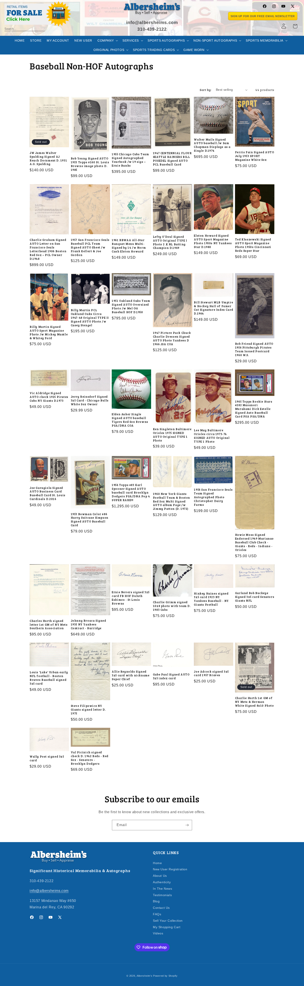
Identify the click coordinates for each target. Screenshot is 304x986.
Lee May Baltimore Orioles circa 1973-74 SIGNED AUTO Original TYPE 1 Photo (211, 436)
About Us (160, 875)
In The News (162, 888)
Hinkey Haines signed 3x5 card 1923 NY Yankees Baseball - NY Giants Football (211, 599)
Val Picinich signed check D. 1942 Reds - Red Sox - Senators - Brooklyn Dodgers (89, 758)
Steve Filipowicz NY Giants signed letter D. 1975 (88, 709)
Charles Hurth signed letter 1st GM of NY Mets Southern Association (48, 624)
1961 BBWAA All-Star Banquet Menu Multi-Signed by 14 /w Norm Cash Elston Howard (129, 245)
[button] (107, 40)
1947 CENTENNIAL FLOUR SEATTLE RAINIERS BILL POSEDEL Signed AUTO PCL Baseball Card (172, 158)
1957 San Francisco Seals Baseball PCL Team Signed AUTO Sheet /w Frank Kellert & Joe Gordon (90, 247)
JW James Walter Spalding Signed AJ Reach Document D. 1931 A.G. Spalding (48, 158)
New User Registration (170, 869)
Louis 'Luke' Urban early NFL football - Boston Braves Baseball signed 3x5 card (49, 678)
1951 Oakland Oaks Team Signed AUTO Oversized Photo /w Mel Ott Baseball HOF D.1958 (131, 306)
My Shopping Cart (166, 927)
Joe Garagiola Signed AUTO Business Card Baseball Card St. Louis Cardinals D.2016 (47, 493)
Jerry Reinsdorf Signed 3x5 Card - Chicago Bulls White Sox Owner (90, 400)
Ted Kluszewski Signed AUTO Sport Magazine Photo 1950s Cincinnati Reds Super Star (253, 245)
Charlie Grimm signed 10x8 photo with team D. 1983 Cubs (172, 606)
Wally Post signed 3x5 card (47, 758)
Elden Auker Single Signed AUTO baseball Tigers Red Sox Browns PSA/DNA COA (130, 419)
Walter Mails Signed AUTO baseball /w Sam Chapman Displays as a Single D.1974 (212, 145)
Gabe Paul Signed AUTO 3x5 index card (171, 676)
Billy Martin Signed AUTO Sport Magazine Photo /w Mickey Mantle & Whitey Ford (49, 332)
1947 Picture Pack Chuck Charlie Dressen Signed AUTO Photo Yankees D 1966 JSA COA (172, 338)
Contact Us (161, 907)
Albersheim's (144, 975)
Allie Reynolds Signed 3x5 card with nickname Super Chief (130, 675)
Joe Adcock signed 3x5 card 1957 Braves (211, 673)
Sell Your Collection (168, 920)
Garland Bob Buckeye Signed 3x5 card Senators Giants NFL (254, 597)
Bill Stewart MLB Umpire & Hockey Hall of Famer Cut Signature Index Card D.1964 (213, 308)
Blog (156, 901)
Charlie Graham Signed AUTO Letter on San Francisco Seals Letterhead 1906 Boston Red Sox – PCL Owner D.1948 (48, 249)
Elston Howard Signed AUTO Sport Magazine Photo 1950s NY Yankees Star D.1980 (213, 241)
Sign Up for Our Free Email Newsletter (263, 16)
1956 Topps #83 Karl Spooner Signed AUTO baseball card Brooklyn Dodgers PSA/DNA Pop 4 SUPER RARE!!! (131, 492)
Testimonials (162, 895)
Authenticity (162, 882)
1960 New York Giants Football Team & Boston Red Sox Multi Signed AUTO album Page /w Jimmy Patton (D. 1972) (171, 501)
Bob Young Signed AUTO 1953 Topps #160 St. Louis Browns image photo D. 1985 (90, 164)
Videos (158, 933)
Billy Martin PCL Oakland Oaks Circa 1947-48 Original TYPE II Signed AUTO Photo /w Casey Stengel (90, 317)
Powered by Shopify (165, 975)
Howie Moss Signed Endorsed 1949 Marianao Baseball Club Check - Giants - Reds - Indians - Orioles (254, 542)
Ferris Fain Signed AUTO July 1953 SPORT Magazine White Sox (254, 156)
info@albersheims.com (49, 891)
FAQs (157, 914)
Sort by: (205, 90)
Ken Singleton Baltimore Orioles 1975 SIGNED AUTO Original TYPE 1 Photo (172, 434)
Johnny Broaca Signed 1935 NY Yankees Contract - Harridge (88, 624)
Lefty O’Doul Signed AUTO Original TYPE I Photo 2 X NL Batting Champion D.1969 (170, 242)
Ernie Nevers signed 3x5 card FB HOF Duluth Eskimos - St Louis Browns (131, 597)
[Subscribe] (187, 825)
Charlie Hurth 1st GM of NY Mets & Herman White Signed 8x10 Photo (254, 702)
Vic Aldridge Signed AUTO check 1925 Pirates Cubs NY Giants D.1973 (49, 397)
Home (157, 863)
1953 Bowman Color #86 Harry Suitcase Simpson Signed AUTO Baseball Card (89, 519)
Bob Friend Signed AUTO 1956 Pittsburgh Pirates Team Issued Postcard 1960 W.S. (254, 349)
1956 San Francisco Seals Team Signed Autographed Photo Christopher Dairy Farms (213, 497)
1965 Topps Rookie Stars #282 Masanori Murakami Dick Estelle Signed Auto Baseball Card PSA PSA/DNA (253, 409)
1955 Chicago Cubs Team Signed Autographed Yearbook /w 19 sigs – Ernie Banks (130, 159)
